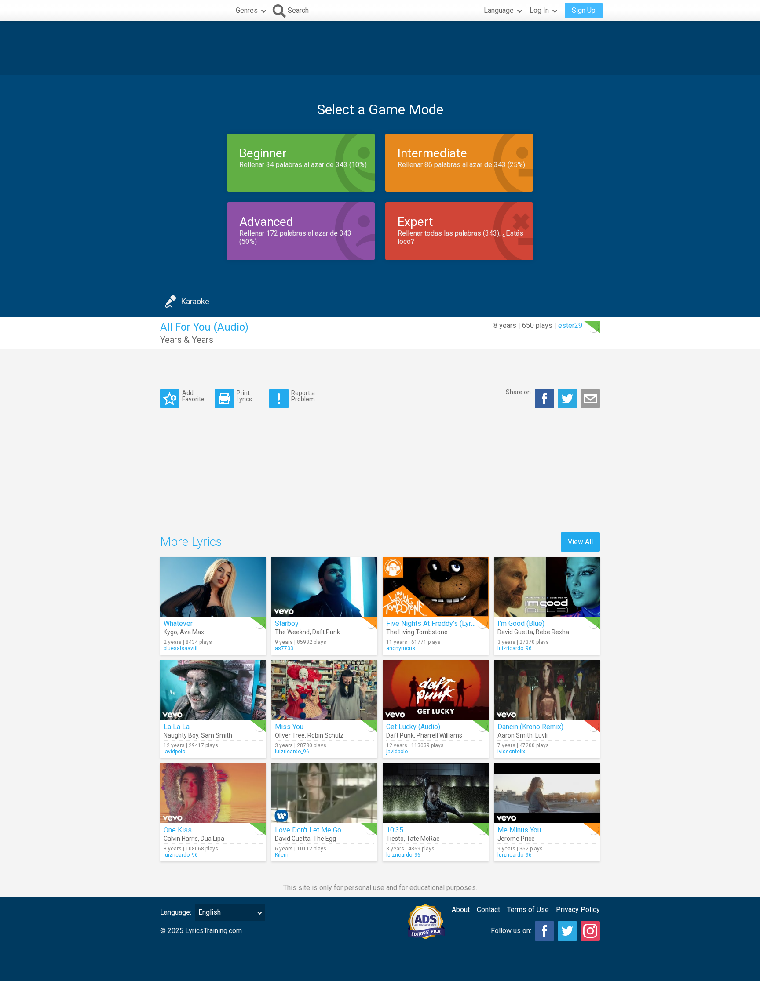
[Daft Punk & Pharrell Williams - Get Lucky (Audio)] (436, 690)
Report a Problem (303, 395)
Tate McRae (423, 838)
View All (580, 542)
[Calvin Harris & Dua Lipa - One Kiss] (213, 793)
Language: (175, 912)
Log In (539, 10)
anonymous (400, 648)
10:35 (394, 830)
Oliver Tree (290, 735)
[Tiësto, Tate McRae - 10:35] (436, 793)
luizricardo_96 (514, 648)
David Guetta (515, 632)
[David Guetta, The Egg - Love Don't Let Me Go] (324, 793)
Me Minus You (519, 830)
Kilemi (282, 855)
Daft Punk (326, 632)
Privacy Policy (578, 909)
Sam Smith (216, 735)
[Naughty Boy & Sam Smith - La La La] (213, 690)
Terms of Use (528, 909)
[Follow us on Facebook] (544, 931)
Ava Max (192, 632)
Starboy (287, 623)
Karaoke (195, 301)
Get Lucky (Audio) (413, 727)
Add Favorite (193, 395)
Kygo (170, 632)
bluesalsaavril (180, 648)
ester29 (570, 325)
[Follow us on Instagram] (590, 931)
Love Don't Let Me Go (308, 830)
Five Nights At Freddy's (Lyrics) (434, 623)
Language (499, 10)
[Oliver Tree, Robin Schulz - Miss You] (324, 690)
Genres (247, 10)
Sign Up (584, 10)
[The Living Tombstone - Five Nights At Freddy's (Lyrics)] (436, 587)
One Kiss (178, 830)
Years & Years (186, 339)
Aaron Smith (515, 735)
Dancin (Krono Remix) (530, 727)
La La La (177, 727)
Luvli (541, 735)
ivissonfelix (511, 751)
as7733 (284, 648)
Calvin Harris (181, 838)
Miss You (289, 727)
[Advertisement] (380, 48)
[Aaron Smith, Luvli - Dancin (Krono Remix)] (547, 690)
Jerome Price (516, 838)
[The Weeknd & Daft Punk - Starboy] (324, 587)
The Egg (324, 838)
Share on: (519, 392)
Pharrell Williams (439, 735)
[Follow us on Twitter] (567, 931)
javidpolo (174, 751)
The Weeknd (292, 632)
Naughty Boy (181, 735)
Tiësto (395, 838)
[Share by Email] (590, 398)
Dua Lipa (212, 838)
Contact (488, 909)
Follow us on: (511, 930)
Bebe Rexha (552, 632)
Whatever (178, 623)
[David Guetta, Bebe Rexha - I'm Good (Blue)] (547, 587)
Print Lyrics (244, 395)
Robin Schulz (325, 735)
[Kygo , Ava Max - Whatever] (213, 587)
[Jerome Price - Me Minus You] (547, 793)
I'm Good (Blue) (520, 623)
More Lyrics (191, 541)
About (461, 909)
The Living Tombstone (417, 632)
